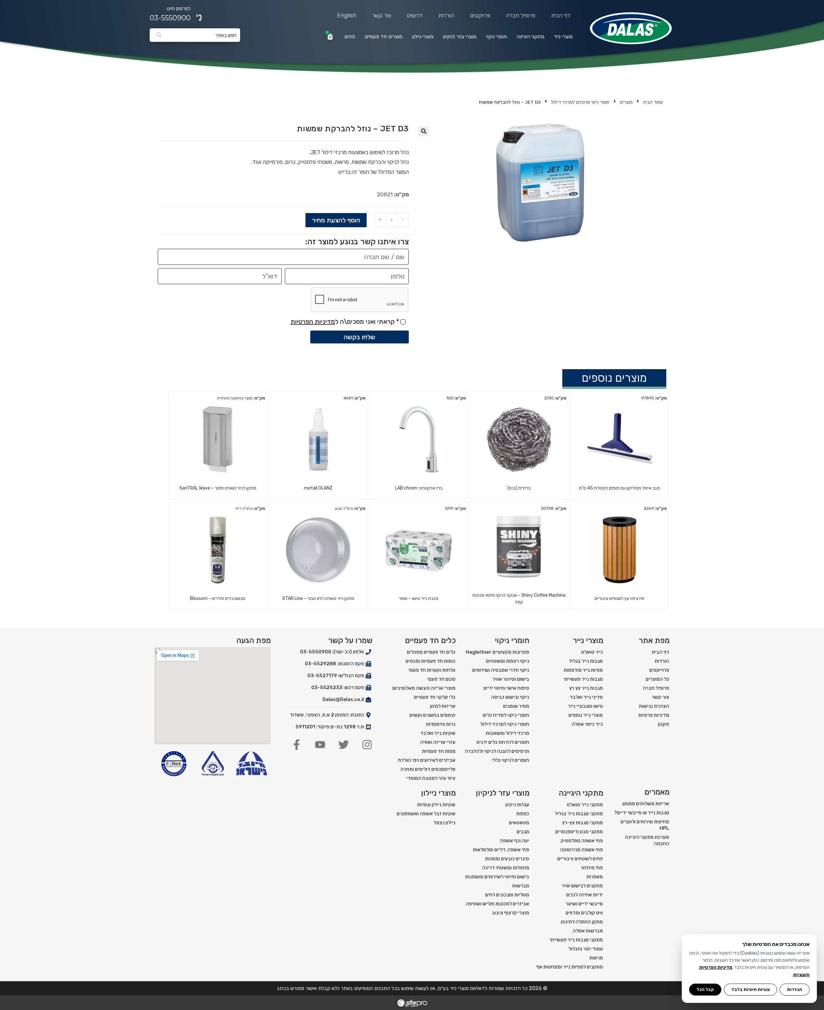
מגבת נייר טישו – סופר (418, 598)
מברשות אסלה (588, 931)
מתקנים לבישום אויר (582, 886)
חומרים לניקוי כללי (510, 760)
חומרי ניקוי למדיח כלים (506, 715)
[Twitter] (343, 744)
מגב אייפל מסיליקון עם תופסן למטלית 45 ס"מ (619, 488)
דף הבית (560, 15)
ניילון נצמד (444, 823)
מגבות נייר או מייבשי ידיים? (641, 813)
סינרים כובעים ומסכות (507, 859)
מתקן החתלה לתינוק (582, 922)
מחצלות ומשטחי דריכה (505, 868)
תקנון (663, 724)
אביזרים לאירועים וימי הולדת (426, 760)
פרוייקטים (659, 670)
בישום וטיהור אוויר (510, 679)
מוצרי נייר (563, 36)
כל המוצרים (657, 679)
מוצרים (626, 102)
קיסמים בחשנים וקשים (432, 715)
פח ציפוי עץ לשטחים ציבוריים (619, 598)
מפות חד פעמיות (438, 751)
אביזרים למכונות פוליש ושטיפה (497, 904)
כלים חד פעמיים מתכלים (431, 652)
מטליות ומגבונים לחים (507, 895)
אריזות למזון (442, 706)
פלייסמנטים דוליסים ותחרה (427, 769)
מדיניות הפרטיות (313, 321)
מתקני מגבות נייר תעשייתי (576, 940)
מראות (596, 958)
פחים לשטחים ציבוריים (580, 859)
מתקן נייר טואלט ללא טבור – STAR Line (318, 598)
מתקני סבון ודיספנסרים (579, 832)
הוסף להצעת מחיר (336, 220)
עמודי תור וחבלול (585, 949)
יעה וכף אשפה (514, 841)
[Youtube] (320, 744)
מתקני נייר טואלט (585, 805)
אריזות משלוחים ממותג (645, 804)
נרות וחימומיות (440, 724)
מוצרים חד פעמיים (383, 36)
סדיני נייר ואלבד (586, 697)
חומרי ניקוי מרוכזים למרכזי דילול (580, 102)
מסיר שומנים (516, 706)
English (346, 15)
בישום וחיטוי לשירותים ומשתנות (497, 877)
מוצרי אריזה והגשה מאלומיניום (423, 688)
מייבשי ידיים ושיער (584, 904)
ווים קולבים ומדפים (584, 913)
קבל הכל (705, 989)
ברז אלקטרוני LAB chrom (418, 488)
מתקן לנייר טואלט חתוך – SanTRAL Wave (217, 488)
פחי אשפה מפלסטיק (582, 841)
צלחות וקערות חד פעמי (431, 670)
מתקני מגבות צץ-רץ (582, 823)
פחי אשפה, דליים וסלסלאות (501, 850)
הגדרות (794, 989)
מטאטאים (519, 823)
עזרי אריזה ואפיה (437, 742)
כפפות (522, 814)
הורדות (446, 15)
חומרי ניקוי (496, 36)
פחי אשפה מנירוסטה (581, 850)
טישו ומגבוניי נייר (585, 706)
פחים (349, 36)
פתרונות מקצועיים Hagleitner (497, 652)
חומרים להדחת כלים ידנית (502, 742)
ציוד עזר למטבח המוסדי (430, 778)
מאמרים (657, 792)
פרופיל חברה (520, 15)
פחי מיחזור (592, 868)
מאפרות (594, 877)
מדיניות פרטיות (653, 715)
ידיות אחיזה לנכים (584, 895)
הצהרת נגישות (654, 706)
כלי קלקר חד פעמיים (434, 697)
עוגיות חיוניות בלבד (750, 989)
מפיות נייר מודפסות (583, 670)
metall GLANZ (318, 488)
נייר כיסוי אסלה (587, 724)
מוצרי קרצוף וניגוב (510, 913)
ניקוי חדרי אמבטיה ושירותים (500, 670)
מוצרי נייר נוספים (585, 715)
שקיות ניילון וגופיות (436, 805)
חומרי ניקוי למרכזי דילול (504, 724)
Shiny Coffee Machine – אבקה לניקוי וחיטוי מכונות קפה (519, 599)
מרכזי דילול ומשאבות (507, 733)
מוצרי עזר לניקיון (459, 36)
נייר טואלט (592, 652)
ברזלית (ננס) (518, 488)
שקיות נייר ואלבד (437, 733)
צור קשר (381, 15)
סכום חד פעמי (441, 679)
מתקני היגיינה (530, 36)
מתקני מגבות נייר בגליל (579, 814)
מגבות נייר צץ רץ (586, 688)
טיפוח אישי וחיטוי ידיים (506, 688)
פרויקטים (480, 15)
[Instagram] (367, 744)
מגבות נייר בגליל (586, 661)
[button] (423, 131)
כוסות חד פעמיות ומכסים (430, 661)
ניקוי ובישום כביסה (510, 697)
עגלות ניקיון (517, 805)
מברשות (520, 886)
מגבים (523, 832)
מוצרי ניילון (422, 36)
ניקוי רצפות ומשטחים (507, 661)
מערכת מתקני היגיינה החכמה (647, 840)
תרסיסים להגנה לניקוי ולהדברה (497, 751)
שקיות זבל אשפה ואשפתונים (426, 814)
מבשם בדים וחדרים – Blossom (217, 598)
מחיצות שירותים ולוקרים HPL (645, 825)
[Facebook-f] (296, 744)
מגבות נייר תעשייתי (583, 679)
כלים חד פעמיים (430, 640)
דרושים (415, 15)
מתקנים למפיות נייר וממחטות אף (569, 967)
